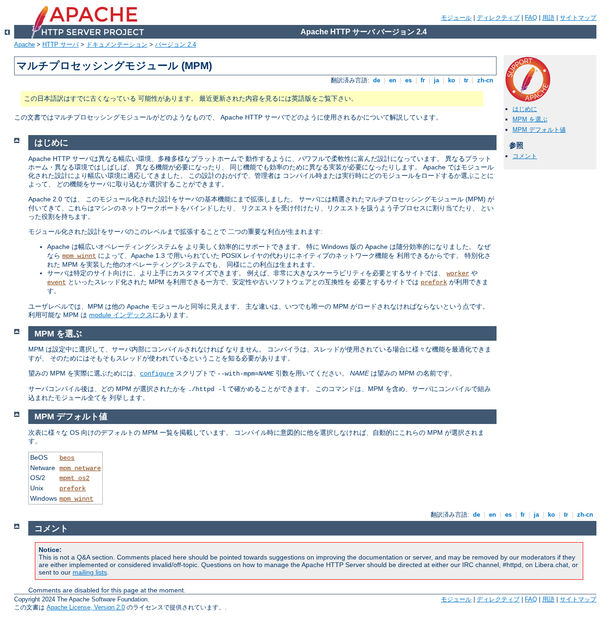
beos (66, 458)
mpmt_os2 (74, 478)
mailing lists (90, 572)
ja (436, 80)
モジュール (456, 17)
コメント (525, 156)
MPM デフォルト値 (539, 129)
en (392, 80)
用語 (548, 17)
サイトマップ (578, 17)
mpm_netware (80, 468)
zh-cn (485, 80)
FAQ (531, 17)
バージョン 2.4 (175, 44)
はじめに (525, 108)
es (408, 80)
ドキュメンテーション (116, 44)
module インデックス (121, 315)
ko (451, 80)
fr (423, 80)
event (56, 282)
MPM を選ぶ (530, 119)
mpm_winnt (79, 256)
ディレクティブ (498, 17)
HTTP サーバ (60, 44)
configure (157, 373)
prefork (434, 282)
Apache (24, 44)
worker (458, 273)
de (376, 80)
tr (466, 80)
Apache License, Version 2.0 (86, 607)
